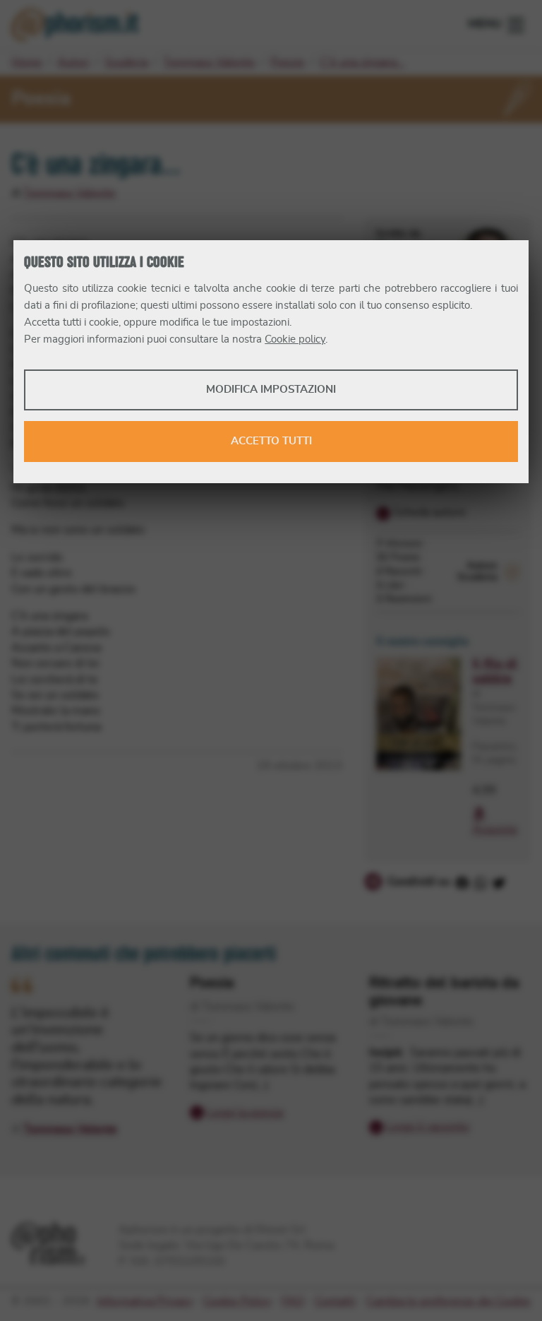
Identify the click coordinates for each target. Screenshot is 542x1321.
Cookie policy (295, 339)
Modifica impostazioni (271, 389)
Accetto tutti (271, 441)
